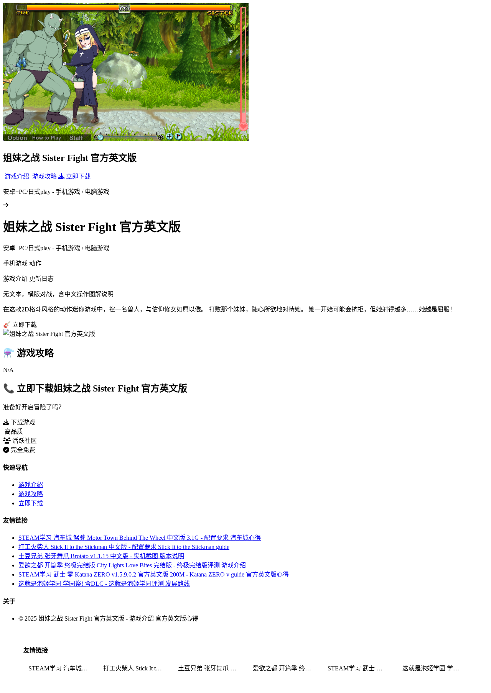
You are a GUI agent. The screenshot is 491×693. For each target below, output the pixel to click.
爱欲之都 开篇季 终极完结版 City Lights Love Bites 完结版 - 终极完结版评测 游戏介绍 (132, 565)
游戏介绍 (30, 485)
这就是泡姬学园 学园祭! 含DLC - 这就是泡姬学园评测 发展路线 (104, 583)
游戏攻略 (30, 494)
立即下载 (30, 503)
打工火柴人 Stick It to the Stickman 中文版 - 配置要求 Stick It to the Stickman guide (123, 547)
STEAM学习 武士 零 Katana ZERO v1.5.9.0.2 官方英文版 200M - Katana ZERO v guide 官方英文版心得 (153, 574)
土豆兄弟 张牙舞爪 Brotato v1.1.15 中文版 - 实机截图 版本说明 (101, 556)
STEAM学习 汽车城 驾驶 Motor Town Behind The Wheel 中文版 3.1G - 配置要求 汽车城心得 (139, 537)
